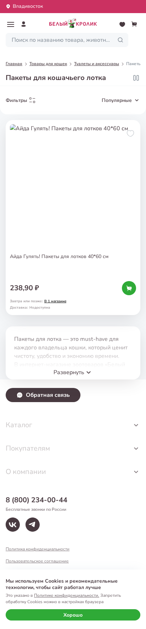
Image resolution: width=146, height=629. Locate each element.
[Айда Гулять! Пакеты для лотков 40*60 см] (73, 217)
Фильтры (16, 100)
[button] (10, 24)
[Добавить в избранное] (130, 133)
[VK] (13, 525)
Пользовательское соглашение (37, 561)
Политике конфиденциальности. (66, 595)
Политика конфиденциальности (37, 549)
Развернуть (69, 372)
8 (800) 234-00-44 (36, 500)
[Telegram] (33, 525)
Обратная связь (48, 395)
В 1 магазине (55, 301)
